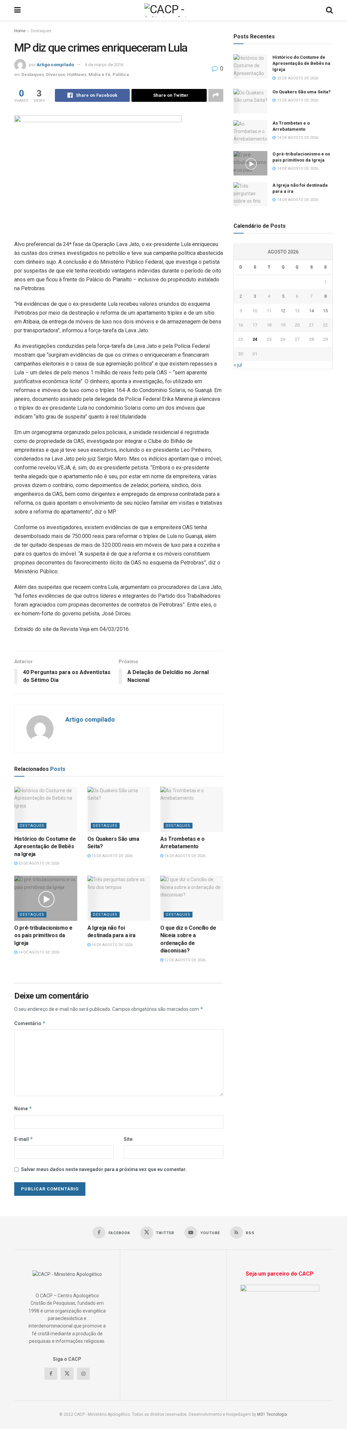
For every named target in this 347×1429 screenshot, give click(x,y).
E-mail (23, 1139)
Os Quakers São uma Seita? (301, 91)
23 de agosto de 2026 (38, 863)
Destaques (41, 31)
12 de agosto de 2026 (184, 960)
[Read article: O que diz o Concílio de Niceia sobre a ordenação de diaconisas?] (191, 898)
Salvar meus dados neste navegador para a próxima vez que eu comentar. (104, 1169)
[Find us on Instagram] (83, 1374)
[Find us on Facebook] (50, 1374)
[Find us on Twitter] (67, 1374)
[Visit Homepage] (173, 10)
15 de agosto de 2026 (111, 856)
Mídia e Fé (99, 74)
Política (121, 74)
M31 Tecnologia (272, 1414)
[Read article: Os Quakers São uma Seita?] (118, 809)
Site (128, 1139)
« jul (238, 365)
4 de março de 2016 (104, 64)
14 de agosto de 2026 (184, 856)
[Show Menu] (17, 10)
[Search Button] (329, 10)
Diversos (55, 74)
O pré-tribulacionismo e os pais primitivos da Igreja (43, 935)
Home (19, 31)
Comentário (30, 1023)
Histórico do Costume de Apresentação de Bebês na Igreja (45, 846)
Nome (23, 1108)
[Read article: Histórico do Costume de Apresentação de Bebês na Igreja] (45, 809)
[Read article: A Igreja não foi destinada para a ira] (118, 898)
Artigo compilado (55, 64)
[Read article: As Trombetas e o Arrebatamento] (191, 809)
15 (325, 310)
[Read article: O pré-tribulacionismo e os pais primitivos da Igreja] (45, 898)
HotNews (76, 74)
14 (311, 310)
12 (283, 310)
